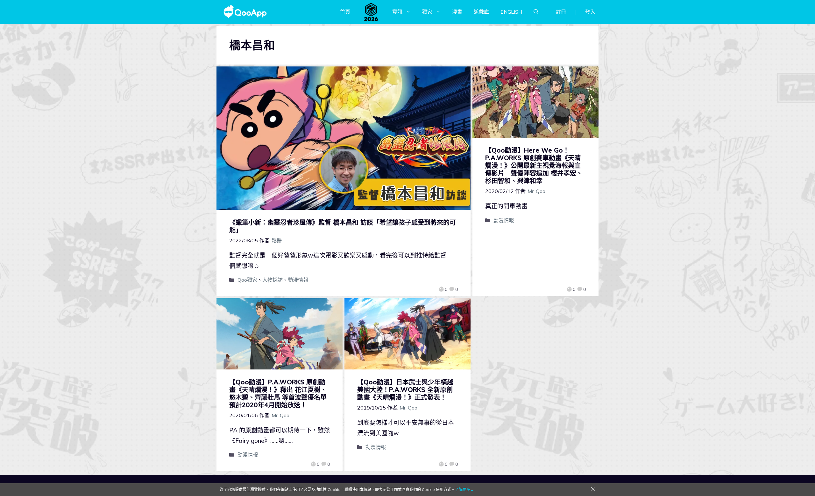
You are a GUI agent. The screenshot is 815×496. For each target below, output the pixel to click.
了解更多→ (464, 489)
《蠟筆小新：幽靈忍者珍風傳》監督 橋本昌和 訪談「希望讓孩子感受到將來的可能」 (342, 226)
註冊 (561, 12)
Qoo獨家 (247, 280)
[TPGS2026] (371, 12)
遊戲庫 (481, 12)
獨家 (427, 12)
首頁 (345, 12)
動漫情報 (298, 280)
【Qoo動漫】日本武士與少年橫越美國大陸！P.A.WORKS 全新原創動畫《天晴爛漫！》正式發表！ (405, 389)
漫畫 (457, 12)
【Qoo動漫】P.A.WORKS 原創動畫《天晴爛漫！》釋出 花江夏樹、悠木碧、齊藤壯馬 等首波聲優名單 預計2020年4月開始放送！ (281, 393)
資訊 (397, 12)
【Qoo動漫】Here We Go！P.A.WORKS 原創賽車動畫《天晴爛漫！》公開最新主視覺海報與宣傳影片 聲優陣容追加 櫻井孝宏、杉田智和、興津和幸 (534, 165)
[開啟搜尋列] (536, 12)
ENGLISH (511, 12)
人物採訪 (272, 280)
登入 (590, 12)
